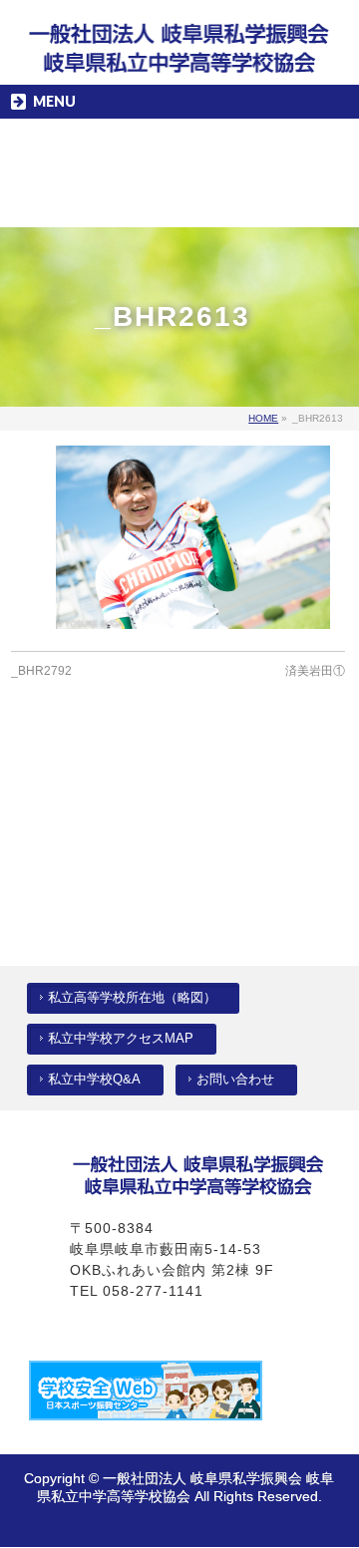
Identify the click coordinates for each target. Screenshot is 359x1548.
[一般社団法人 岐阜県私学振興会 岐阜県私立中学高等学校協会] (179, 53)
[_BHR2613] (193, 537)
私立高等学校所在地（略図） (132, 998)
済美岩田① (315, 671)
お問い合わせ (235, 1079)
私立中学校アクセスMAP (120, 1039)
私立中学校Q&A (94, 1079)
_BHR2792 (41, 671)
